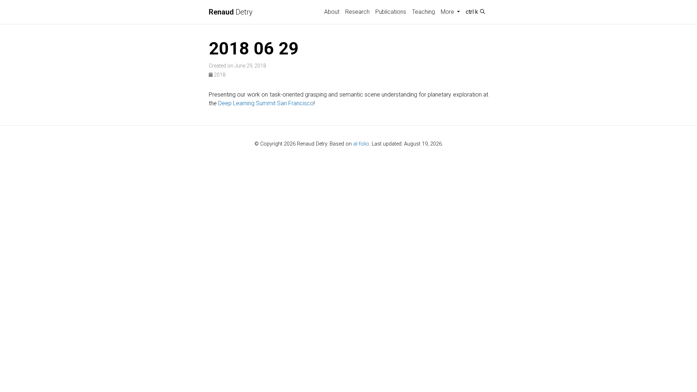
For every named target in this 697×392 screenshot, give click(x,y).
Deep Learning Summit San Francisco (266, 103)
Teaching (423, 11)
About (331, 11)
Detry (231, 12)
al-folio (361, 144)
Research (357, 11)
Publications (390, 11)
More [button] (448, 11)
